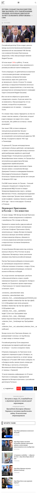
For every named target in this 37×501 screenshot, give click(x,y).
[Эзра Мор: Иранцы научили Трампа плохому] (7, 470)
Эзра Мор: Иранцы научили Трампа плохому (22, 469)
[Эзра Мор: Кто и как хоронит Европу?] (7, 483)
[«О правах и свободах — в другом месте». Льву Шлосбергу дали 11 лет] (7, 458)
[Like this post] (19, 388)
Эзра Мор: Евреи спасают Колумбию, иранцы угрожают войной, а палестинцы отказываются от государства (24, 444)
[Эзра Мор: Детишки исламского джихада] (7, 432)
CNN (13, 62)
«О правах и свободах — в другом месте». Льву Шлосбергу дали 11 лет (24, 456)
